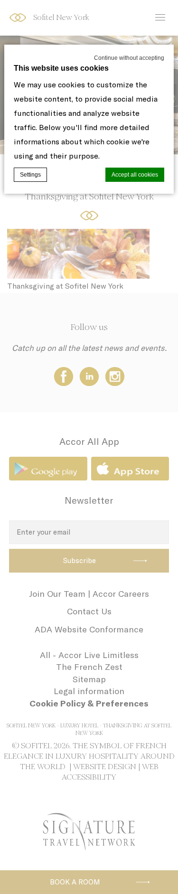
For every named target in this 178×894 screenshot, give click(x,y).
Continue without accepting (129, 58)
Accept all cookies (135, 174)
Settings (30, 174)
